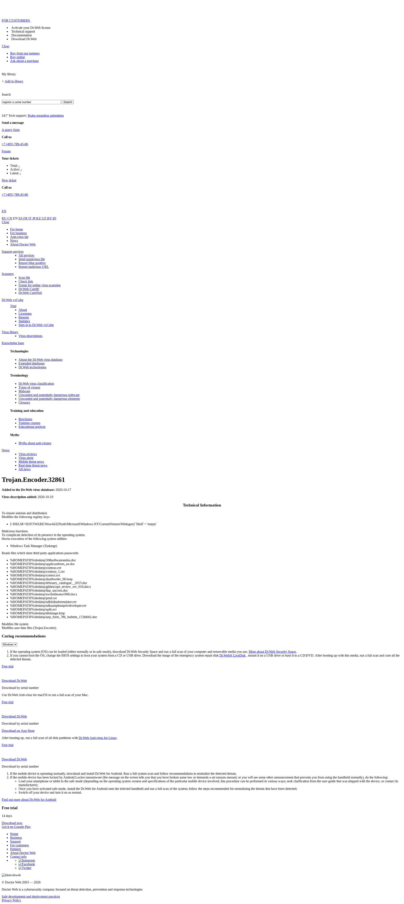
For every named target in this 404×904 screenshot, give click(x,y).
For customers (19, 845)
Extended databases (32, 363)
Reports (24, 317)
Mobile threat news (31, 461)
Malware (24, 391)
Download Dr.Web (24, 39)
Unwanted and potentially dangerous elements (49, 398)
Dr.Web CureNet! (30, 293)
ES (21, 218)
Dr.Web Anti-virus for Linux (98, 738)
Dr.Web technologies (32, 367)
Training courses (29, 423)
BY (50, 218)
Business (16, 837)
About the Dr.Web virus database (40, 359)
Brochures (25, 419)
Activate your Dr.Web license (30, 27)
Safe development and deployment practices (31, 896)
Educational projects (32, 426)
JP (34, 218)
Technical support (23, 31)
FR (25, 218)
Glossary (24, 402)
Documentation (21, 35)
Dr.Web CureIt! (29, 289)
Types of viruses (29, 387)
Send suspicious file (32, 259)
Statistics (24, 321)
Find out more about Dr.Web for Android (29, 799)
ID (54, 218)
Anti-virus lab (19, 237)
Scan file (24, 277)
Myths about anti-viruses (35, 443)
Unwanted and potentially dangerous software (49, 395)
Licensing (25, 313)
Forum (6, 151)
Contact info (18, 856)
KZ (39, 218)
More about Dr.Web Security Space (272, 651)
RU (4, 218)
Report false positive (32, 263)
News (14, 240)
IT (30, 218)
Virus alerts (26, 458)
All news (25, 469)
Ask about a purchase (24, 61)
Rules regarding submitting (46, 115)
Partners (15, 849)
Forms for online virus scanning (40, 285)
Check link (26, 281)
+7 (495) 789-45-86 (15, 144)
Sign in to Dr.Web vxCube (36, 325)
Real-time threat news (33, 465)
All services (26, 255)
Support (15, 841)
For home (16, 229)
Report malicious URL (34, 266)
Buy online (17, 57)
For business (18, 233)
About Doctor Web (23, 244)
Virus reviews (28, 454)
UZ (44, 218)
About (23, 310)
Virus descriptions (30, 336)
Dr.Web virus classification (36, 383)
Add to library (14, 81)
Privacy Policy (11, 900)
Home (14, 834)
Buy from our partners (25, 53)
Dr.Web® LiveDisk (232, 655)
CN (10, 218)
